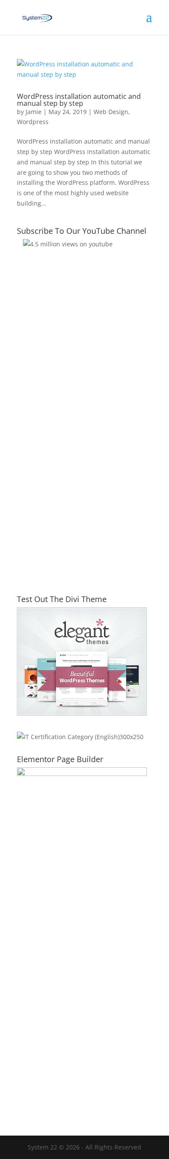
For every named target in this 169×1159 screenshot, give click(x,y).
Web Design (111, 112)
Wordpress (33, 122)
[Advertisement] (84, 487)
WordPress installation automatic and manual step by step (79, 100)
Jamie (34, 112)
